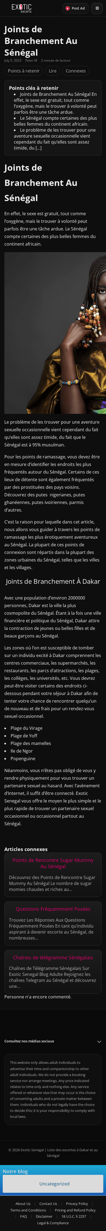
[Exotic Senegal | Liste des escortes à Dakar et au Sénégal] (21, 8)
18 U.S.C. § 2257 (73, 1216)
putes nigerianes (53, 495)
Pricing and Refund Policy (75, 1210)
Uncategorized (54, 1184)
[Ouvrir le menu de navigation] (97, 8)
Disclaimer (44, 1216)
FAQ (23, 1216)
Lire (53, 71)
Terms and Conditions (28, 1210)
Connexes (76, 71)
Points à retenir (24, 71)
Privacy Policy (77, 1203)
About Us (22, 1203)
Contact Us (48, 1203)
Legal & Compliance (53, 1222)
